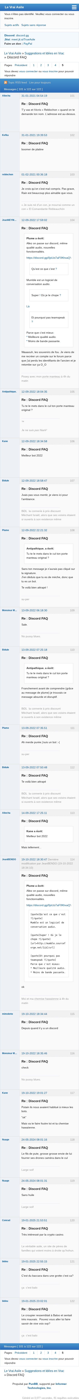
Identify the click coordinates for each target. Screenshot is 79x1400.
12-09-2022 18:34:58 (34, 441)
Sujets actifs (11, 25)
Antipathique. (9, 392)
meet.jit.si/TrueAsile (23, 39)
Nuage (5, 1139)
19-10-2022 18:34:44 (34, 1013)
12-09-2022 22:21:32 (34, 530)
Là (28, 306)
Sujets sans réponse (33, 25)
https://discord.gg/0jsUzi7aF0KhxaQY (49, 257)
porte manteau (51, 376)
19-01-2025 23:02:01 (34, 1301)
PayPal (28, 43)
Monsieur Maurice (9, 610)
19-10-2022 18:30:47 (34, 859)
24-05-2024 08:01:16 (34, 1139)
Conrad (6, 1220)
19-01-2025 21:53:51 (34, 1220)
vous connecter (28, 71)
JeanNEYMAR (9, 220)
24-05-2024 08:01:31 (34, 1180)
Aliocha (6, 96)
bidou (5, 1261)
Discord (9, 35)
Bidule (5, 480)
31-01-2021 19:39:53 (34, 135)
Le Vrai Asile (14, 7)
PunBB (33, 1383)
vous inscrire (50, 71)
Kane (5, 441)
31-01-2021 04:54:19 (34, 95)
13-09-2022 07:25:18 (34, 649)
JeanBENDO (9, 859)
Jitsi (7, 39)
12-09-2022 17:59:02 (34, 220)
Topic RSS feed (17, 82)
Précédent (21, 65)
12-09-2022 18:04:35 (34, 391)
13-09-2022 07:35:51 (34, 727)
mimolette (7, 1014)
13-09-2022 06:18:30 (34, 610)
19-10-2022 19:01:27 (34, 1092)
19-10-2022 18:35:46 (34, 1053)
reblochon (7, 174)
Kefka (5, 135)
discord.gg (22, 35)
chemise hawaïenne (46, 998)
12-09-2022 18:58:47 (34, 480)
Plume (5, 530)
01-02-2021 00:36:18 (34, 174)
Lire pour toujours (40, 82)
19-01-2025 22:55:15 (34, 1261)
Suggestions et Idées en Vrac (44, 53)
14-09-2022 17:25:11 (34, 812)
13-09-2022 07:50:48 (34, 767)
